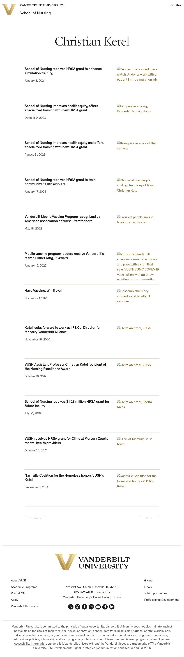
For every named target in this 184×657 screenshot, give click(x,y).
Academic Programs (24, 587)
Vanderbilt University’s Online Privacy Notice (92, 597)
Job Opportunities (155, 593)
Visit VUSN (18, 593)
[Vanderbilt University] (92, 562)
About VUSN (19, 580)
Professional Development (161, 600)
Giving (148, 580)
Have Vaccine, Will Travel (43, 291)
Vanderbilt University (24, 606)
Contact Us (102, 592)
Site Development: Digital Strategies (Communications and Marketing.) (94, 648)
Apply (14, 600)
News (148, 587)
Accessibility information (30, 643)
